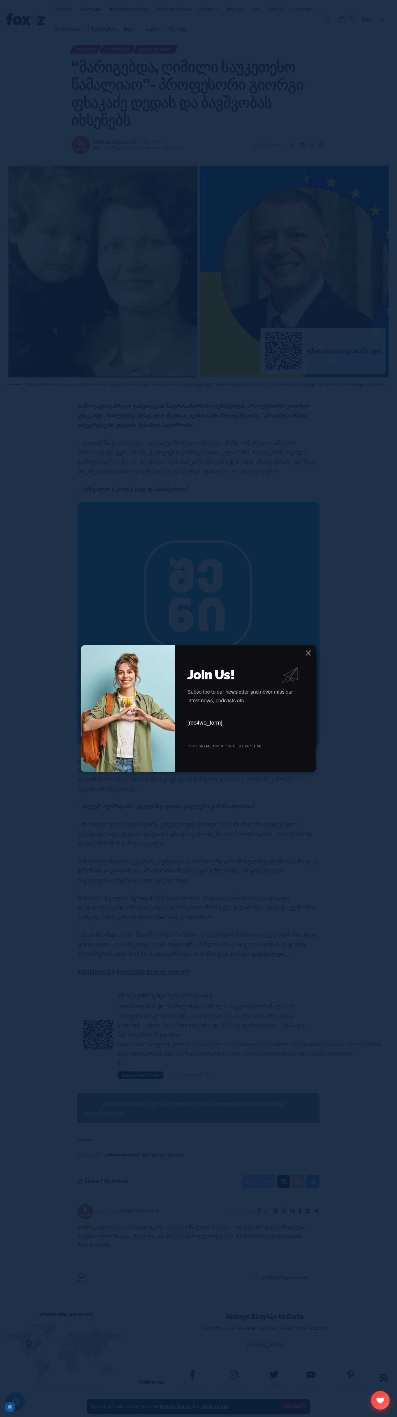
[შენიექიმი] (380, 1400)
